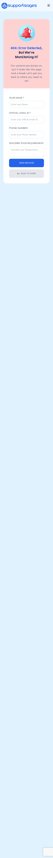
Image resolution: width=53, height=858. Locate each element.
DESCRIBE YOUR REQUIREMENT (26, 143)
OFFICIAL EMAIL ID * (20, 113)
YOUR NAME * (16, 97)
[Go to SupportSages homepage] (19, 6)
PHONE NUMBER (18, 128)
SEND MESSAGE (26, 163)
